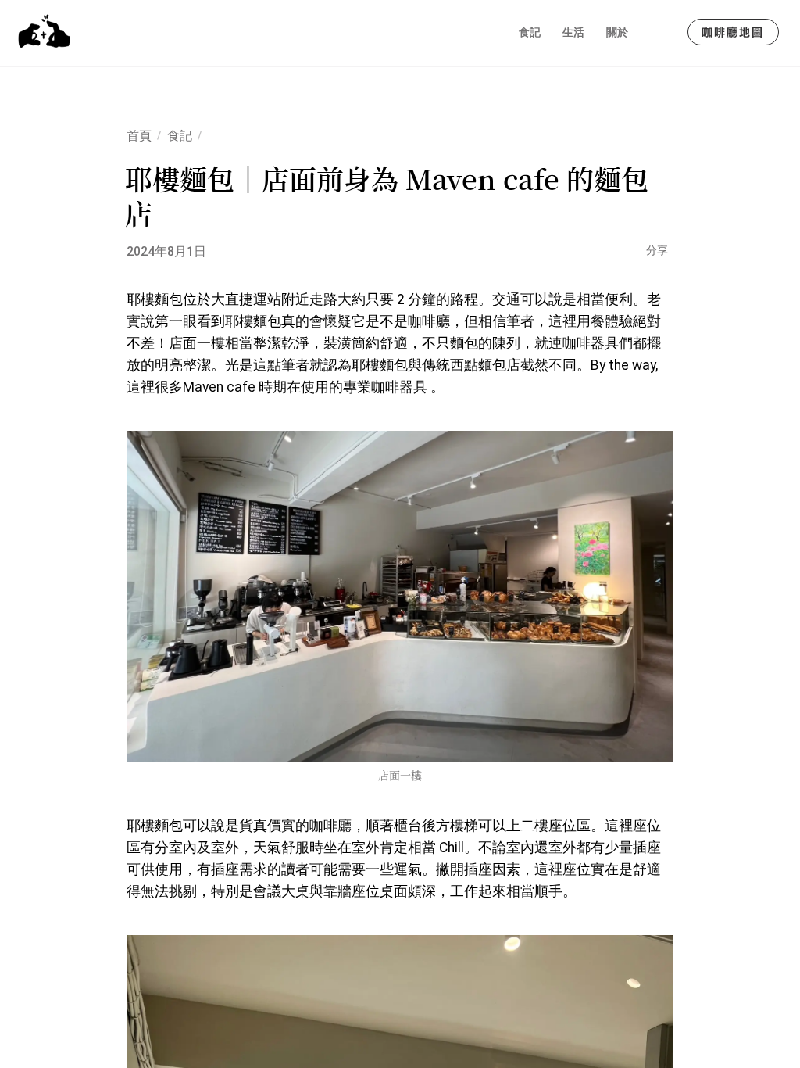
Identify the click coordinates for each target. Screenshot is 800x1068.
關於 (617, 32)
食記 (530, 32)
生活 (573, 32)
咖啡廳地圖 (733, 32)
